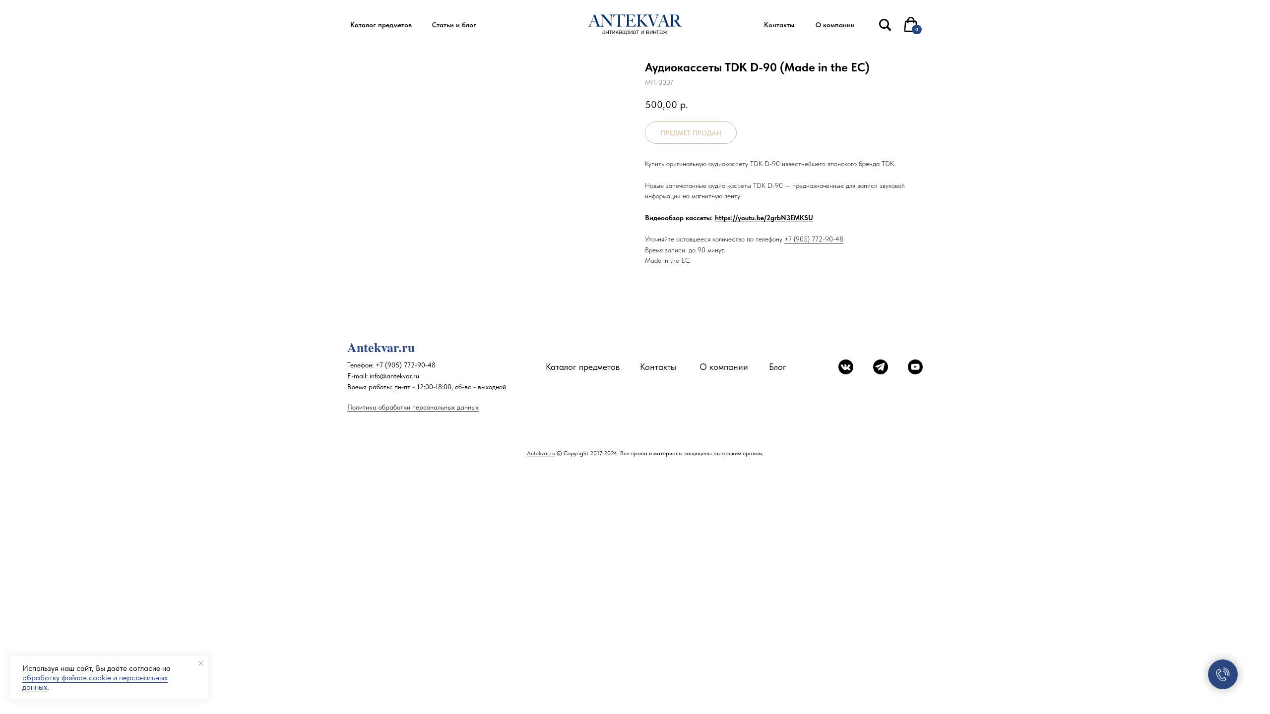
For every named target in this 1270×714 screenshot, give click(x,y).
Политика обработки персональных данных (413, 407)
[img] (885, 25)
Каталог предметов (583, 366)
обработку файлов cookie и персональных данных (95, 682)
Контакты (658, 366)
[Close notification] (201, 663)
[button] (380, 25)
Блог (777, 366)
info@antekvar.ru (394, 376)
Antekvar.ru (541, 453)
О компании (723, 366)
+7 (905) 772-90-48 (813, 239)
